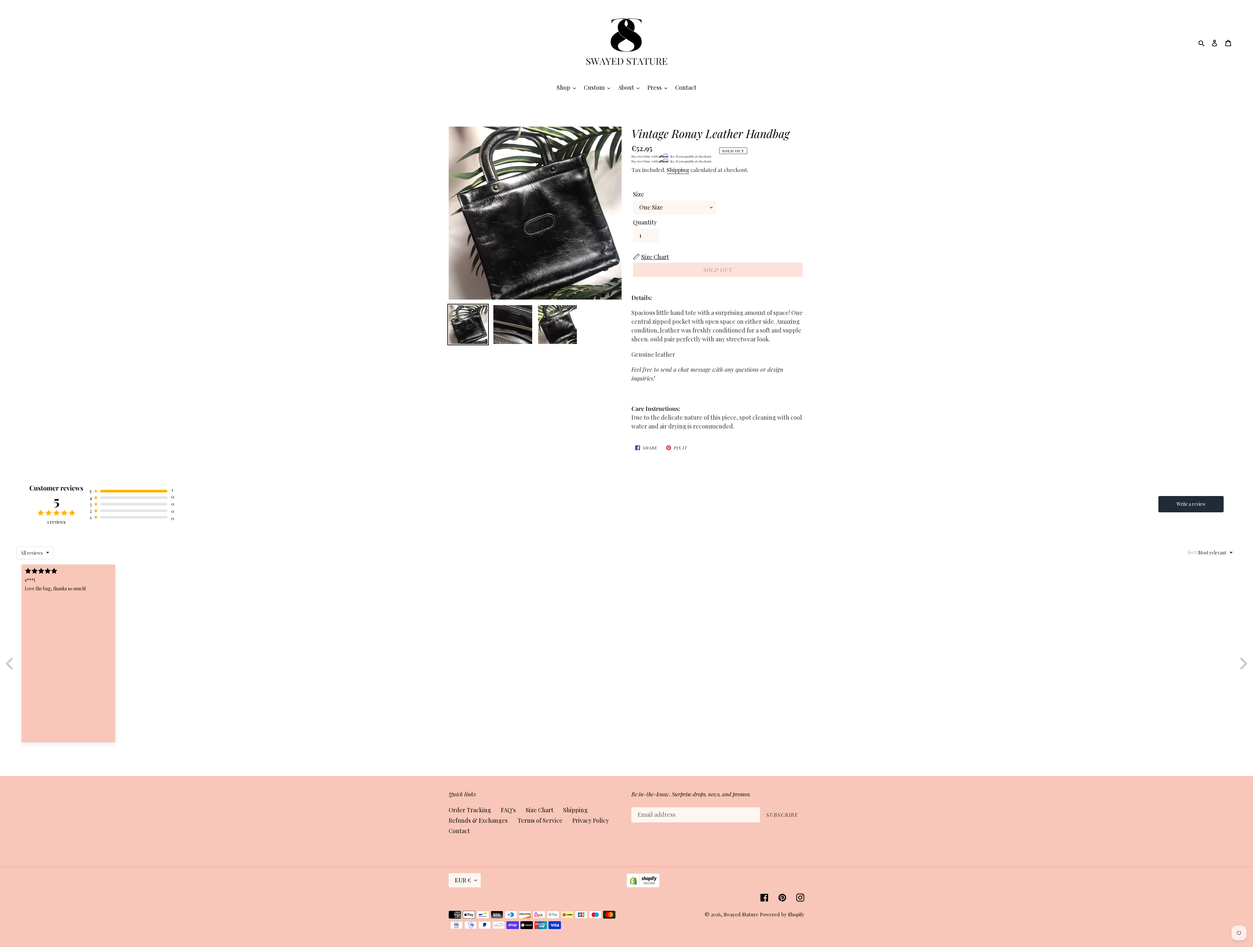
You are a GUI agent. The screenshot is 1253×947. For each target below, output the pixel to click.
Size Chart (539, 810)
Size (638, 194)
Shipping (678, 169)
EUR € (463, 880)
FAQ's (508, 810)
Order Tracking (470, 810)
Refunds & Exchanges (478, 820)
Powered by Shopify (782, 914)
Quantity (645, 222)
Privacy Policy (590, 820)
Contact (459, 831)
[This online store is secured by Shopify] (643, 885)
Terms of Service (540, 820)
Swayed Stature (741, 914)
